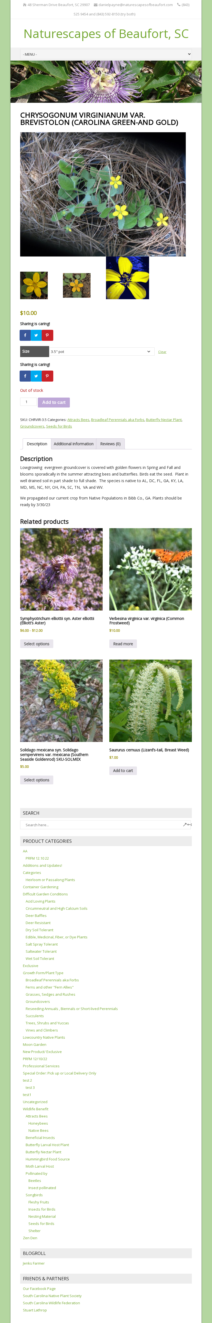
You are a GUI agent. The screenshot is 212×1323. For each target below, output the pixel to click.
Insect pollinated (42, 1187)
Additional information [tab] (74, 443)
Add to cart (53, 402)
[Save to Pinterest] (47, 335)
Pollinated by (36, 1173)
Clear (162, 352)
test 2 (27, 1080)
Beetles (34, 1180)
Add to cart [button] (123, 770)
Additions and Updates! (42, 865)
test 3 (30, 1087)
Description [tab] (37, 443)
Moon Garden (34, 1044)
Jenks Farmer (34, 1263)
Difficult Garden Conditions (45, 894)
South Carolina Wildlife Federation (51, 1302)
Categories (32, 872)
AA (25, 851)
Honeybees (38, 1123)
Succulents (35, 1015)
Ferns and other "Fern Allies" (50, 987)
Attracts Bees (78, 419)
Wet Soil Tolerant (40, 958)
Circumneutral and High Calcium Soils (57, 908)
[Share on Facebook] (25, 335)
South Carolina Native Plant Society (52, 1295)
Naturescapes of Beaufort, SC (106, 33)
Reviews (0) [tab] (110, 443)
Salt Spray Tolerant (42, 944)
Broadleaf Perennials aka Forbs (117, 419)
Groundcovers (32, 426)
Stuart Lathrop (35, 1310)
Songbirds (34, 1194)
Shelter (34, 1230)
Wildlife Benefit (35, 1108)
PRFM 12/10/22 (35, 1058)
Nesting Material (42, 1216)
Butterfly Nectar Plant (164, 419)
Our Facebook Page (39, 1288)
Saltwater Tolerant (41, 951)
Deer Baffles (36, 915)
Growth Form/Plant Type (43, 972)
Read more (123, 643)
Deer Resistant (38, 922)
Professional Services (41, 1065)
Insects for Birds (41, 1209)
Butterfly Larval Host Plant (47, 1144)
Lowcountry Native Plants (44, 1037)
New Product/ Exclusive (42, 1051)
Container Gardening (40, 886)
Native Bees (38, 1130)
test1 (27, 1094)
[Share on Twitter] (36, 335)
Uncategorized (35, 1101)
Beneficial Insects (40, 1137)
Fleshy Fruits (38, 1202)
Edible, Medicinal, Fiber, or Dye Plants (57, 937)
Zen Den (30, 1237)
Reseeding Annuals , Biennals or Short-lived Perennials (72, 1008)
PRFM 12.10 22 (37, 858)
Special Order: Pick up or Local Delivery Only (59, 1073)
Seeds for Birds (59, 426)
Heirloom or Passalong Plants (50, 879)
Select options (36, 643)
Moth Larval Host (40, 1166)
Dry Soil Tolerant (39, 929)
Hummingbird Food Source (48, 1159)
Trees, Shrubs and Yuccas (47, 1022)
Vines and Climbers (42, 1030)
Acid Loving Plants (40, 901)
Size (26, 351)
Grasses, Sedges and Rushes (50, 994)
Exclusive (30, 965)
